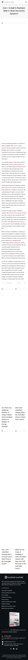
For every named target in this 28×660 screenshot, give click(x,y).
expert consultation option (10, 639)
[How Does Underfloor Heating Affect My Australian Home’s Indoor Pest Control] (20, 347)
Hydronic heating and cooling (9, 601)
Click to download (6, 630)
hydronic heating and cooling (16, 242)
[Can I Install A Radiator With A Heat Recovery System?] (14, 81)
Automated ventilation (7, 590)
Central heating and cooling (8, 592)
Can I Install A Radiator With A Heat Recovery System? (14, 11)
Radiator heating (6, 603)
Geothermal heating (6, 597)
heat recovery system (15, 164)
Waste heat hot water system (9, 606)
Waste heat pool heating (7, 608)
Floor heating (5, 595)
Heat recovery (5, 599)
